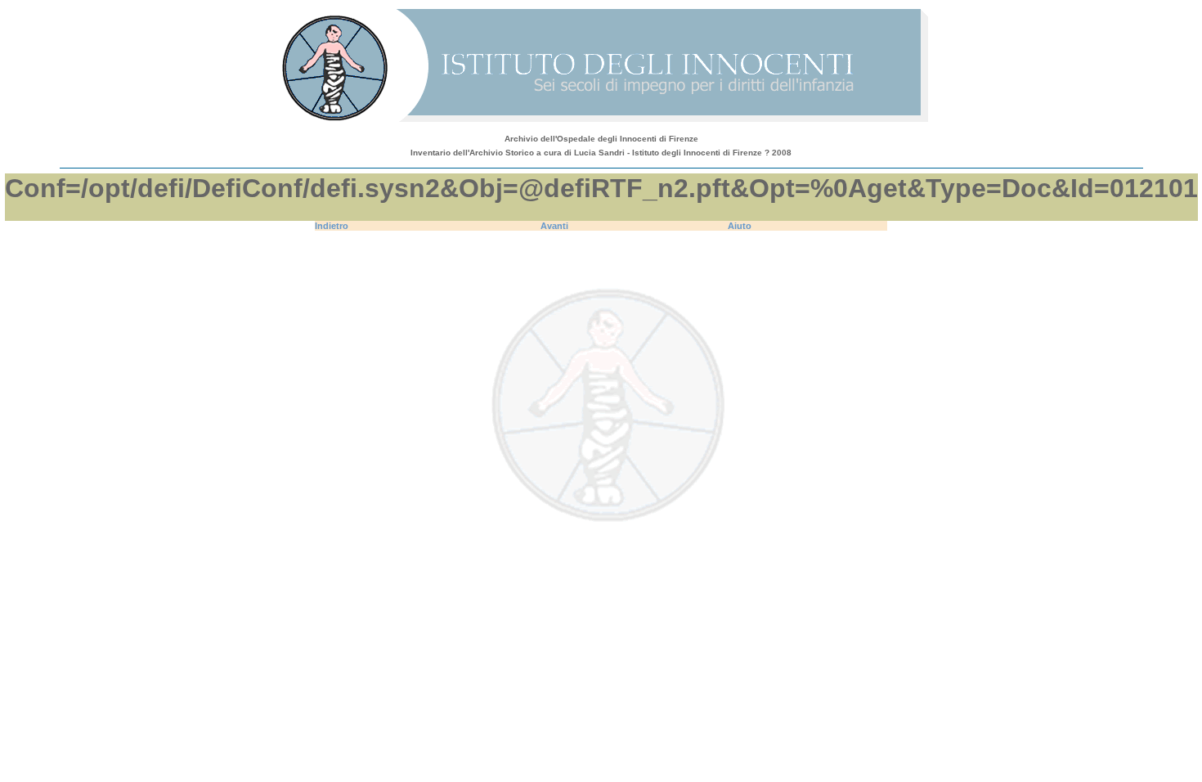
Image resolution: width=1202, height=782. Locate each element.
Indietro (331, 226)
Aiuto (739, 226)
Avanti (554, 226)
